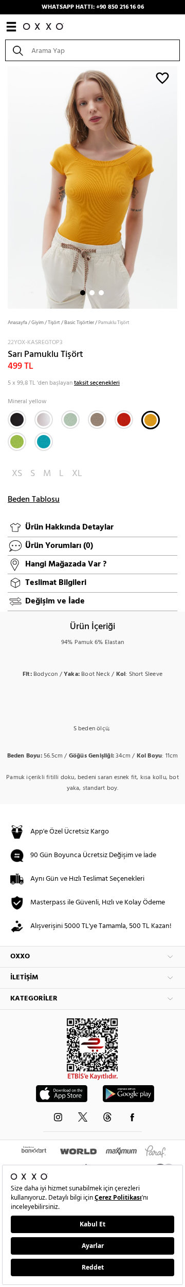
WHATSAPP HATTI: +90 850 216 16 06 (93, 7)
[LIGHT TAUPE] (97, 419)
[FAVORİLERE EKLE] (162, 77)
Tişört (54, 322)
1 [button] (82, 292)
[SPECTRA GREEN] (43, 441)
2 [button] (92, 292)
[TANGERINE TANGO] (124, 419)
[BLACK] (17, 419)
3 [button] (101, 292)
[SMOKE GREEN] (70, 419)
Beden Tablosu (34, 499)
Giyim (37, 322)
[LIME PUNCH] (17, 441)
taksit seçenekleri (97, 383)
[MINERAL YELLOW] (150, 420)
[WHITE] (43, 419)
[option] (92, 186)
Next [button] (5, 186)
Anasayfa (17, 322)
